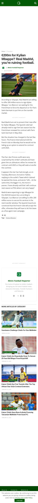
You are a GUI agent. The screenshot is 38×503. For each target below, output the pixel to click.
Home (3, 51)
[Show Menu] (2, 3)
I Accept (20, 500)
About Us (4, 490)
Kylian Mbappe (11, 218)
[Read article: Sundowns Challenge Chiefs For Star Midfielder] (19, 319)
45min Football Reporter (16, 67)
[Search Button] (35, 3)
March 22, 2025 (6, 333)
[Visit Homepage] (19, 3)
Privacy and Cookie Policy (23, 498)
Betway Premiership (10, 352)
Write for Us (24, 490)
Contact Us (14, 490)
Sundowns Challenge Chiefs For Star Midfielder (19, 330)
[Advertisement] (19, 27)
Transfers (9, 51)
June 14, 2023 (8, 71)
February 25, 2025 (6, 361)
